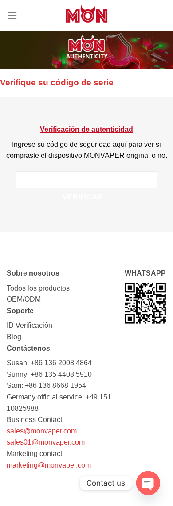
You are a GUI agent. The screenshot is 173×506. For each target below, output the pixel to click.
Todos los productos (38, 288)
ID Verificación (29, 325)
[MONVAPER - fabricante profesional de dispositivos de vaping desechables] (86, 15)
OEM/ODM (24, 299)
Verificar (83, 197)
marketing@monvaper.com (49, 465)
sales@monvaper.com (42, 431)
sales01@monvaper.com (46, 442)
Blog (14, 337)
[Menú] (12, 15)
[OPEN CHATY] (148, 483)
